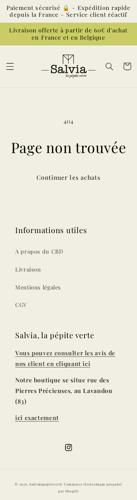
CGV (21, 304)
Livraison (28, 269)
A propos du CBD (39, 251)
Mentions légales (38, 287)
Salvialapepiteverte (45, 484)
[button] (10, 66)
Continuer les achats (68, 177)
